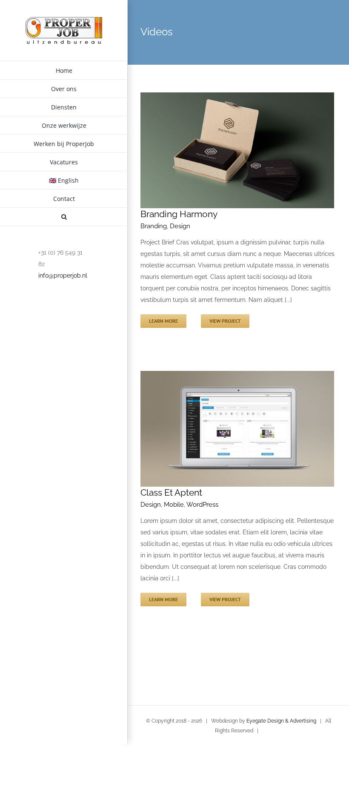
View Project (225, 321)
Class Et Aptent (171, 492)
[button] (64, 217)
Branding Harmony (178, 214)
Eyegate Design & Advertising (281, 721)
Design (180, 226)
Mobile (174, 504)
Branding (153, 226)
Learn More (163, 321)
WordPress (202, 504)
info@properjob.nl (62, 275)
